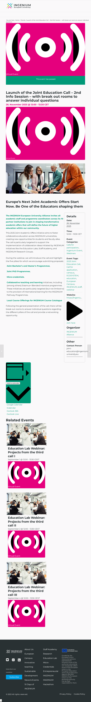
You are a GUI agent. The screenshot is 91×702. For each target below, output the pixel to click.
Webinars (71, 253)
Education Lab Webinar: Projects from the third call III (26, 591)
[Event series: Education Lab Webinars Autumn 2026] (9, 490)
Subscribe (14, 677)
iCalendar (11, 408)
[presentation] (26, 445)
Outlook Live (13, 414)
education (71, 278)
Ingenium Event (74, 250)
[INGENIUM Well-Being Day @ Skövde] (2, 351)
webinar (70, 290)
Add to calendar (13, 383)
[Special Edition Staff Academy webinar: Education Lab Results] (89, 351)
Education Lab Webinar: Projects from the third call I (26, 452)
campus (70, 273)
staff (80, 287)
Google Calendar (14, 405)
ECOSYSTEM (72, 275)
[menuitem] (65, 694)
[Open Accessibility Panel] (1, 700)
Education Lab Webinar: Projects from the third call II (26, 521)
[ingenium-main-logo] (18, 6)
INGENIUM (72, 287)
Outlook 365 (12, 411)
